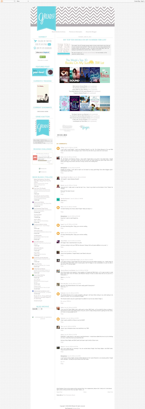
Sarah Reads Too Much (67, 177)
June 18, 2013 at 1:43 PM (86, 259)
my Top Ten (67, 277)
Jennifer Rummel (65, 198)
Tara (62, 326)
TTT (67, 286)
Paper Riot (36, 252)
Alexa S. (63, 346)
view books (50, 163)
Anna (62, 251)
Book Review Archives (58, 32)
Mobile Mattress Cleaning (40, 254)
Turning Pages (38, 214)
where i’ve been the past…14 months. (42, 292)
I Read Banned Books (39, 268)
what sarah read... (38, 230)
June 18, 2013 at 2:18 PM (72, 293)
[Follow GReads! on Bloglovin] (42, 53)
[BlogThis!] (61, 135)
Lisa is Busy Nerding (39, 275)
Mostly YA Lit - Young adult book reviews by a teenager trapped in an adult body (42, 297)
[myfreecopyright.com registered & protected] (42, 318)
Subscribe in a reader (43, 60)
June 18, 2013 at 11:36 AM (74, 240)
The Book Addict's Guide (40, 224)
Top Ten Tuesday (63, 136)
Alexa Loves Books (39, 202)
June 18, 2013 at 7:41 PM (70, 334)
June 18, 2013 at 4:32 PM (72, 318)
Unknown (63, 293)
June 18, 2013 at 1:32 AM (71, 147)
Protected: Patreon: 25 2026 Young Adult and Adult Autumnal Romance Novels (42, 191)
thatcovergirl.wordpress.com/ (41, 291)
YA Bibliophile (37, 235)
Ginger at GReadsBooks (43, 156)
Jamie (62, 334)
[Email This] (60, 135)
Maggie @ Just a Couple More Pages (70, 259)
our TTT (63, 192)
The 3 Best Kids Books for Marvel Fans (43, 232)
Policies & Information (75, 32)
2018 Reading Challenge (42, 153)
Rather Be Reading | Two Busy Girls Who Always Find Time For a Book (42, 181)
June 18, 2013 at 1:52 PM (82, 270)
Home (84, 392)
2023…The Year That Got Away (41, 221)
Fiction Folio (37, 286)
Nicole (62, 185)
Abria (62, 206)
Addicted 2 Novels (38, 248)
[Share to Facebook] (64, 135)
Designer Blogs (76, 408)
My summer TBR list (66, 301)
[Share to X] (63, 135)
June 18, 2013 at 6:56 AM (79, 177)
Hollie (62, 307)
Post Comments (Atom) (69, 395)
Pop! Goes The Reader (40, 188)
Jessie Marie (64, 240)
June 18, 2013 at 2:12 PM (74, 283)
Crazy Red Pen (38, 264)
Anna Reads (37, 280)
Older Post (110, 392)
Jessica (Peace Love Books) (68, 270)
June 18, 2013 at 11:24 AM (70, 232)
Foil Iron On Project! (38, 276)
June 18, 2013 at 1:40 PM (70, 251)
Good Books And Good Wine (41, 196)
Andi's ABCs (37, 219)
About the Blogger (91, 32)
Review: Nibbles (37, 249)
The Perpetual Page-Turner (41, 208)
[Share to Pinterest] (66, 135)
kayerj (62, 224)
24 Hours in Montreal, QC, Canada (42, 265)
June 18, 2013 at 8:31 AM (73, 216)
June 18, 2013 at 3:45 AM (70, 157)
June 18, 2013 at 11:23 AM (70, 224)
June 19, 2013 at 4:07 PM (71, 346)
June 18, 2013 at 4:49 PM (69, 326)
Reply (62, 152)
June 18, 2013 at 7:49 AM (76, 198)
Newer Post (59, 392)
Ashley (62, 147)
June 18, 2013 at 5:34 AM (73, 167)
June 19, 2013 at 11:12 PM (73, 356)
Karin (62, 157)
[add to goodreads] (92, 86)
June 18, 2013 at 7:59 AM (70, 206)
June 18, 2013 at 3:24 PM (70, 307)
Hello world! (36, 216)
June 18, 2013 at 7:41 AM (70, 185)
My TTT (63, 361)
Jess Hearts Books (39, 241)
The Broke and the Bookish (88, 52)
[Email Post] (58, 134)
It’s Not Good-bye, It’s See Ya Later (42, 287)
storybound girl (38, 300)
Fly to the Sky (64, 283)
